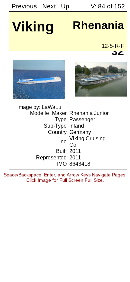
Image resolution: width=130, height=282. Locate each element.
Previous (24, 6)
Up (65, 6)
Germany (80, 132)
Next (49, 6)
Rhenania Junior (89, 113)
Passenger (82, 119)
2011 (75, 151)
